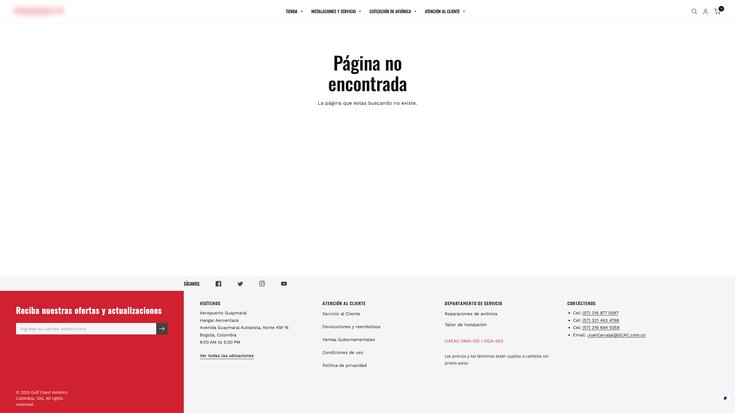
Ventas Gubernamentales (348, 339)
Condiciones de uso (342, 352)
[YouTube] (284, 284)
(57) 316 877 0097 (600, 312)
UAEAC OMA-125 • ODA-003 (474, 341)
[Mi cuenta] (705, 11)
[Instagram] (262, 284)
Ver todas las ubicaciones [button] (227, 355)
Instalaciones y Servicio (333, 11)
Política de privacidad (344, 365)
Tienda (291, 11)
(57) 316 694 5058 (601, 327)
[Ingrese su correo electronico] (162, 328)
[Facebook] (218, 284)
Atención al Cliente (442, 11)
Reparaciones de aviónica (471, 313)
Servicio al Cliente (341, 313)
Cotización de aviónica (390, 11)
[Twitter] (240, 283)
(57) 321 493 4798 (601, 320)
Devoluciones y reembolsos (351, 326)
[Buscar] (694, 11)
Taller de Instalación (466, 324)
